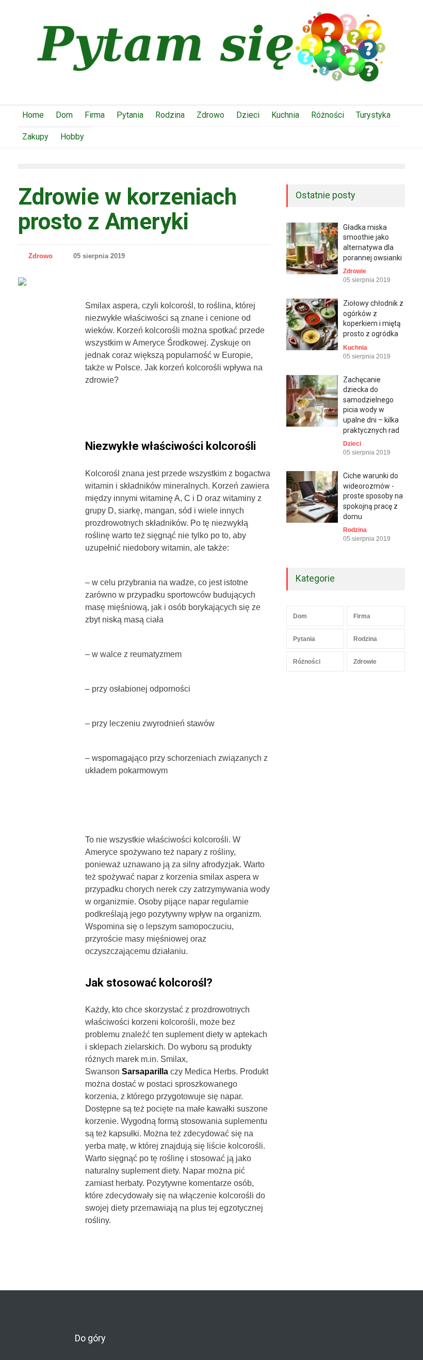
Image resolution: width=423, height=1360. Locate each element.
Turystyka (373, 115)
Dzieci (247, 115)
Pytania (130, 115)
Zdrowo (210, 115)
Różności (327, 115)
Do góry (90, 1338)
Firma (95, 115)
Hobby (72, 137)
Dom (64, 115)
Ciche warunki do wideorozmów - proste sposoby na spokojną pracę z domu (373, 496)
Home (33, 115)
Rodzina (170, 115)
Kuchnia (285, 115)
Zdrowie (354, 271)
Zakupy (35, 137)
